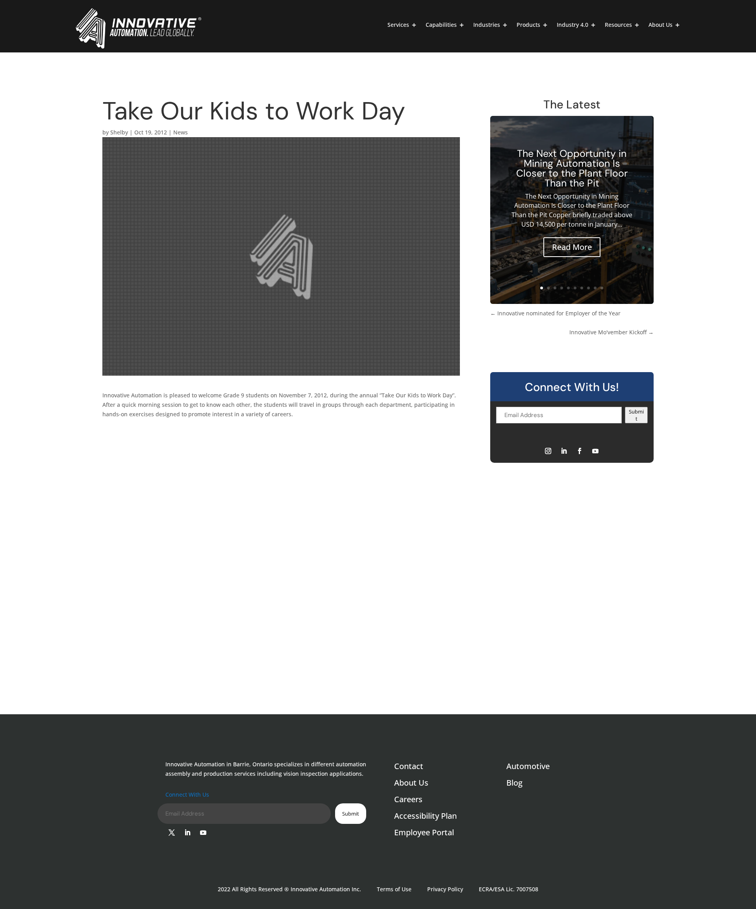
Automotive (528, 767)
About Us (661, 25)
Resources (618, 25)
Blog (514, 784)
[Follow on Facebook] (579, 451)
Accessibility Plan (425, 817)
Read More (572, 247)
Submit (636, 415)
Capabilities (441, 25)
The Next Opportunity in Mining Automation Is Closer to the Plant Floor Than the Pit (572, 168)
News (180, 132)
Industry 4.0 (572, 25)
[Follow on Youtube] (595, 451)
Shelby (119, 132)
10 (601, 288)
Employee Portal (424, 834)
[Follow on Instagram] (548, 451)
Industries (486, 25)
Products (528, 25)
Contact (408, 767)
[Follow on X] (171, 832)
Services (398, 25)
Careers (408, 801)
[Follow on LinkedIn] (564, 451)
